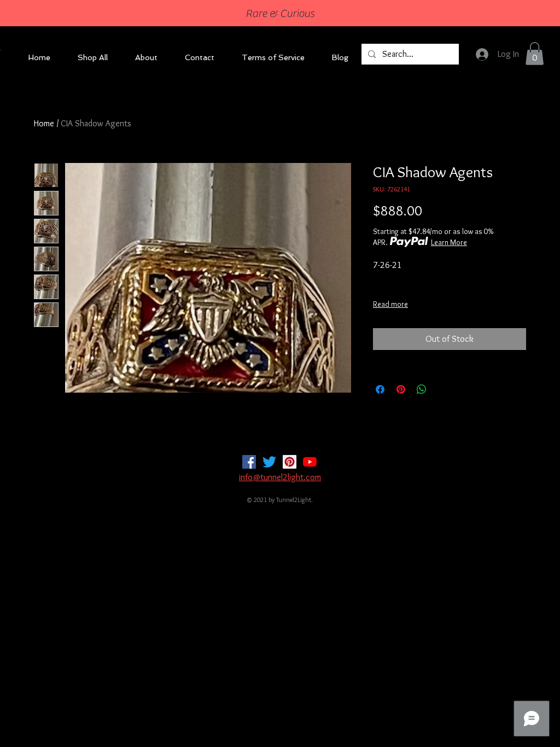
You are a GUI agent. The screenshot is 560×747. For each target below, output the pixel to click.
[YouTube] (310, 462)
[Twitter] (269, 462)
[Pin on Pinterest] (400, 389)
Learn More (449, 242)
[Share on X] (442, 389)
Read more (390, 304)
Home (44, 123)
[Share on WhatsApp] (421, 389)
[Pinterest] (289, 462)
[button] (534, 53)
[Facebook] (249, 462)
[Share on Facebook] (380, 389)
